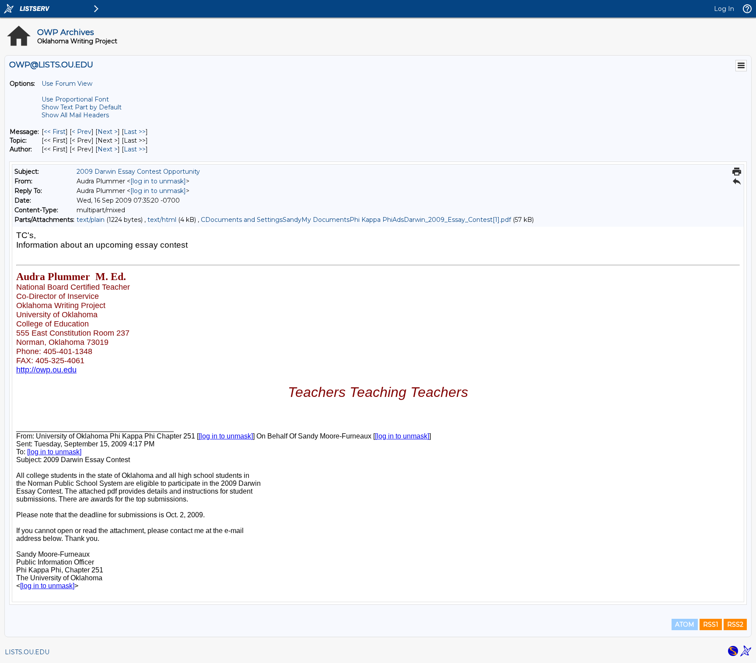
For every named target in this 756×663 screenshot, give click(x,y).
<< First (55, 132)
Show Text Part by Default (82, 107)
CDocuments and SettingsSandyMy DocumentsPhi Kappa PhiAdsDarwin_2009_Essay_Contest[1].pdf (356, 220)
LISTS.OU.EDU (27, 652)
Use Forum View (67, 84)
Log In (724, 9)
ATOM (684, 624)
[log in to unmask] (158, 181)
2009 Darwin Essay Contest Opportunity (138, 171)
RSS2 (735, 624)
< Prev (81, 132)
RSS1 (710, 624)
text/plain (91, 220)
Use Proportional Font (75, 99)
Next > (108, 132)
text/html (161, 220)
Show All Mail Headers (75, 115)
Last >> (135, 132)
